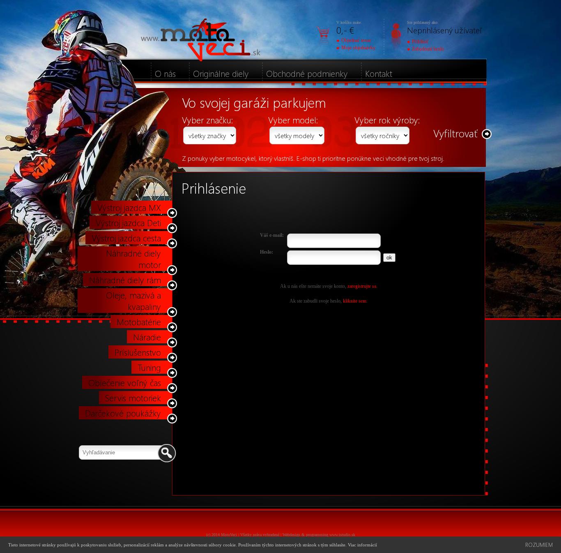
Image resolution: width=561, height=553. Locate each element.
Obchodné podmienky (307, 73)
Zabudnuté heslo (428, 49)
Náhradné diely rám (125, 279)
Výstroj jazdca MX (129, 207)
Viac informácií (362, 544)
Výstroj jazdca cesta (126, 237)
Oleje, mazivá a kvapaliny (133, 300)
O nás (165, 73)
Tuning (149, 367)
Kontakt (378, 73)
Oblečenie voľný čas (124, 382)
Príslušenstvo (138, 352)
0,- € (345, 29)
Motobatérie (139, 321)
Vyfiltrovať (455, 133)
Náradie (147, 336)
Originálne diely (221, 73)
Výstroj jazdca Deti (128, 222)
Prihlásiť (420, 41)
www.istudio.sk (342, 534)
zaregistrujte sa (361, 286)
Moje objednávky (358, 48)
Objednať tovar (356, 40)
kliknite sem (354, 301)
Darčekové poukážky (123, 413)
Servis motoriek (133, 397)
